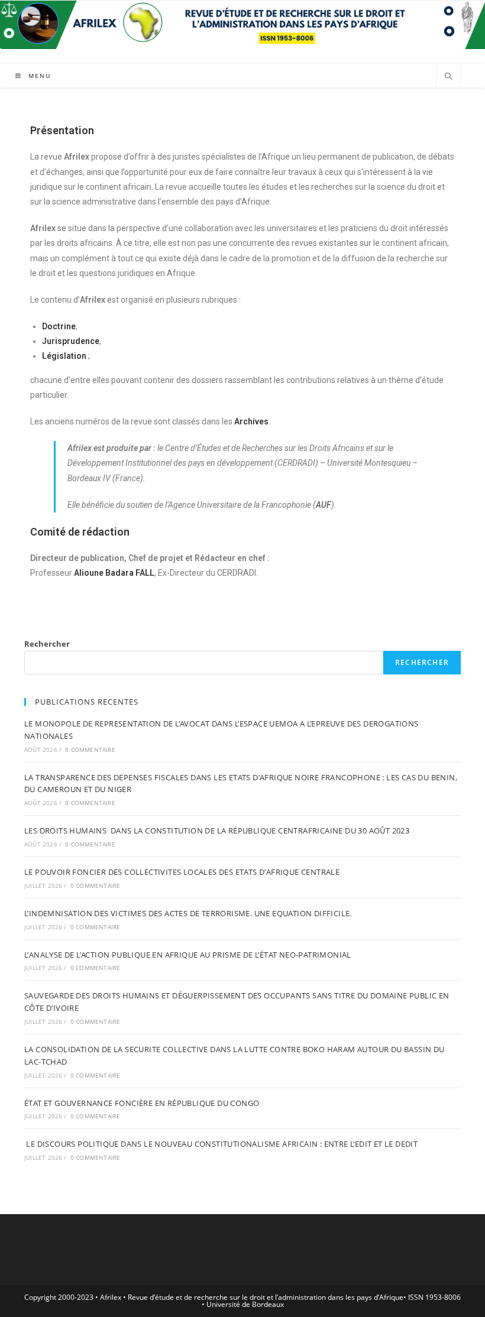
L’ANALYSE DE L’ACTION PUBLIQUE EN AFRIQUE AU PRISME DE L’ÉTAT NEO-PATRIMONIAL (187, 954)
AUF (323, 505)
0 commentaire (90, 749)
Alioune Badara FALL (114, 573)
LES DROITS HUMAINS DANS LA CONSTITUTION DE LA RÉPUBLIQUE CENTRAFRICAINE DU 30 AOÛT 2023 (216, 830)
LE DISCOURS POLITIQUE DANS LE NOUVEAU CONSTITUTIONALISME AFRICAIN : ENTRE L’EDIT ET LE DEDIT (221, 1143)
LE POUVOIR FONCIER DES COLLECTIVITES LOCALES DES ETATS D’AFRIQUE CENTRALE (182, 872)
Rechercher (47, 643)
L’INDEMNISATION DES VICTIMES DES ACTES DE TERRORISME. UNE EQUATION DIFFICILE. (188, 913)
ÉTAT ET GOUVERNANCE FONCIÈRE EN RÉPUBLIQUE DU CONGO (141, 1103)
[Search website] (448, 76)
